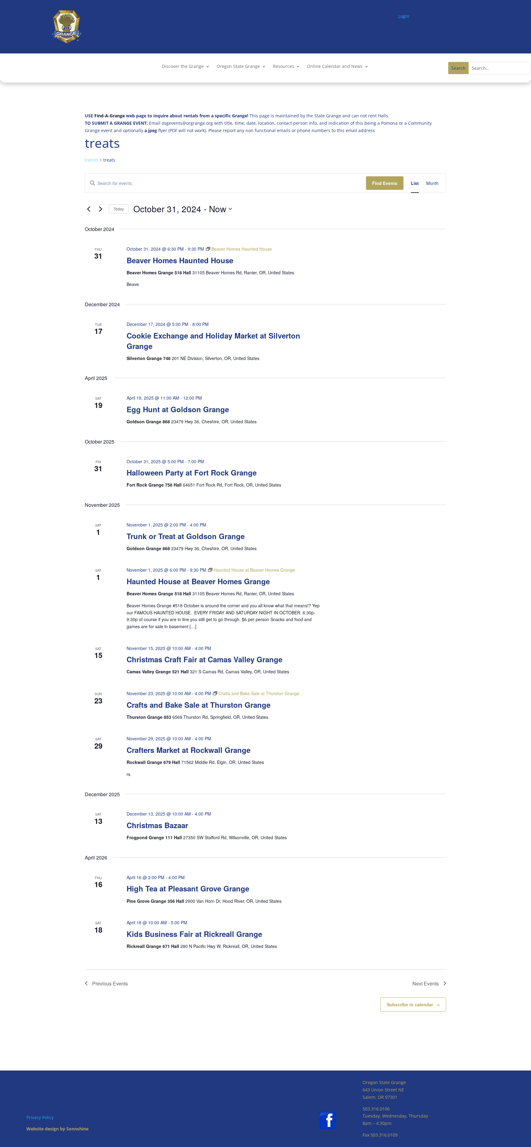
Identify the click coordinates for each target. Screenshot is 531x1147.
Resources (283, 66)
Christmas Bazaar (157, 825)
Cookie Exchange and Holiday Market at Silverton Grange (213, 340)
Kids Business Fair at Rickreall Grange (194, 934)
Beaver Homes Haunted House (180, 260)
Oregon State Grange (238, 66)
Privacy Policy (40, 1117)
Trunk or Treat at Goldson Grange (186, 536)
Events (91, 160)
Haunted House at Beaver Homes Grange (198, 581)
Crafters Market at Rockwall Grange (188, 750)
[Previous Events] (88, 209)
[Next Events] (100, 209)
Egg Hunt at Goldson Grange (178, 409)
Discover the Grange (183, 66)
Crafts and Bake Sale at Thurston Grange (198, 704)
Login (403, 16)
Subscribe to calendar (410, 1004)
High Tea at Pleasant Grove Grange (188, 888)
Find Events (384, 183)
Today (119, 208)
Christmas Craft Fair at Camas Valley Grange (204, 659)
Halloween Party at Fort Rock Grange (192, 472)
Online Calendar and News (335, 66)
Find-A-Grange (109, 116)
